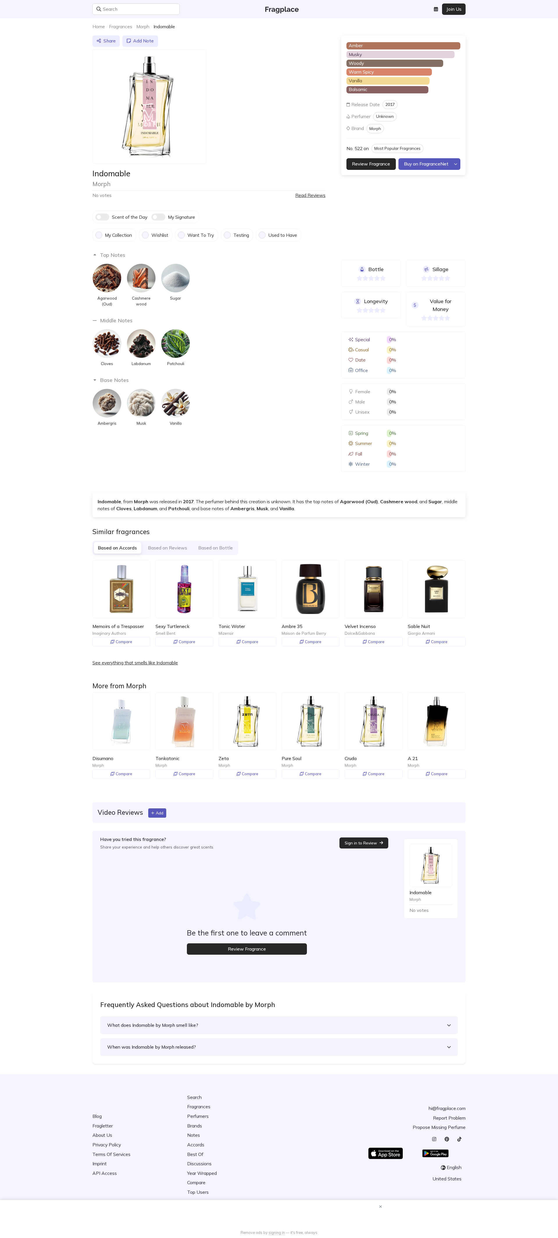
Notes (193, 1135)
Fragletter (102, 1126)
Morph (142, 26)
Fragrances (120, 26)
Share (109, 41)
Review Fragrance (371, 164)
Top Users (198, 1192)
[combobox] (174, 9)
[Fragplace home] (279, 9)
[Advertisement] (279, 1216)
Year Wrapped (202, 1173)
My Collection (118, 235)
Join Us (454, 9)
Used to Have (282, 235)
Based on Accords (117, 548)
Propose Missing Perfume (439, 1127)
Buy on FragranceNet (426, 164)
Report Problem (449, 1118)
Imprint (99, 1163)
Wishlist (159, 235)
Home (98, 26)
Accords (195, 1145)
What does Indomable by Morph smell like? (152, 1025)
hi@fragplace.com (447, 1108)
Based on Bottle (215, 548)
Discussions (199, 1163)
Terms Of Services (111, 1154)
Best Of (195, 1154)
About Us (102, 1135)
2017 (390, 104)
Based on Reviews (167, 548)
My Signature (181, 217)
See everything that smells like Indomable (135, 663)
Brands (194, 1126)
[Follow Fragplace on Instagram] (434, 1139)
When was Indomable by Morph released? (151, 1047)
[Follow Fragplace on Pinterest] (446, 1139)
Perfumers (198, 1116)
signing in (277, 1232)
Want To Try (200, 235)
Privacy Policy (106, 1145)
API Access (104, 1173)
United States (447, 1179)
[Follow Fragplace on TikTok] (459, 1139)
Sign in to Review (361, 842)
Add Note (143, 41)
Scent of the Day (129, 217)
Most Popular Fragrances (397, 148)
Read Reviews (310, 195)
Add (159, 812)
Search (194, 1097)
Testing (241, 235)
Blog (97, 1116)
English (454, 1167)
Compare (124, 641)
